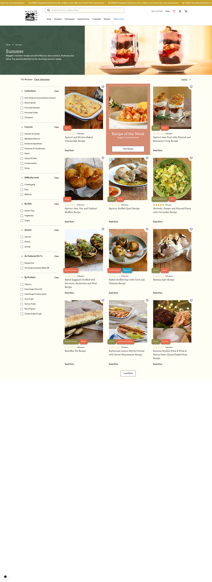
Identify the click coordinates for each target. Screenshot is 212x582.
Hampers (58, 19)
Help (168, 11)
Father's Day (118, 19)
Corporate (96, 19)
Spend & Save (83, 19)
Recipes (107, 19)
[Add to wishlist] (103, 87)
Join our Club (157, 11)
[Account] (180, 11)
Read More (69, 150)
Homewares (70, 19)
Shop (49, 19)
